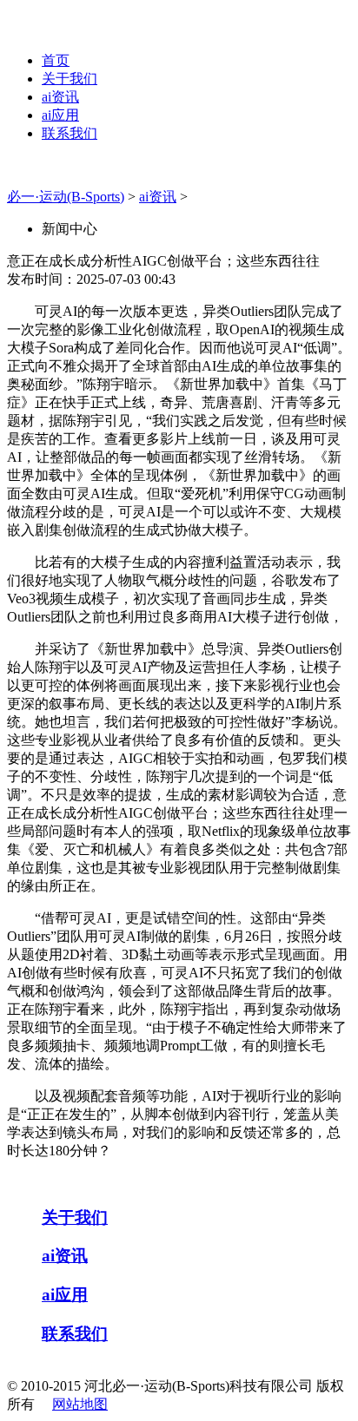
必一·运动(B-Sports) (65, 196)
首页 (56, 60)
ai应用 (60, 115)
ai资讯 (60, 96)
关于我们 (69, 78)
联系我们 (69, 133)
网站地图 (80, 1404)
